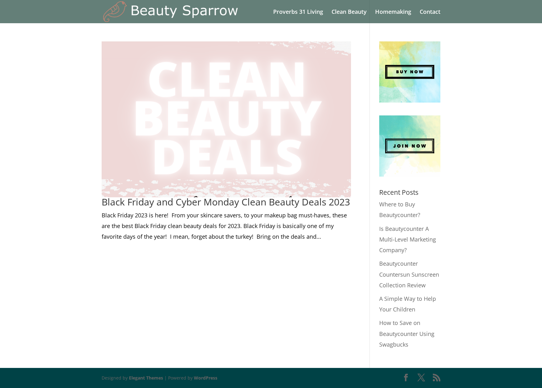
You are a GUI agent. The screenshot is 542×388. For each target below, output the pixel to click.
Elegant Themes (146, 378)
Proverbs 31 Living (298, 12)
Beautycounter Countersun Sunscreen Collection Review (409, 274)
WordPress (205, 378)
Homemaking (393, 12)
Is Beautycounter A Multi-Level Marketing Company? (407, 239)
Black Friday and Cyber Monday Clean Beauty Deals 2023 (226, 201)
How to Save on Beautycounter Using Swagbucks (406, 333)
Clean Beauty (349, 12)
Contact (430, 12)
